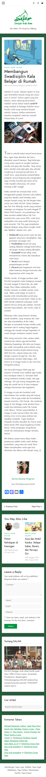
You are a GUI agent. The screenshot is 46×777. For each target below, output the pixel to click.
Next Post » (37, 506)
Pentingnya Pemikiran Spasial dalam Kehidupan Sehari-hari (20, 739)
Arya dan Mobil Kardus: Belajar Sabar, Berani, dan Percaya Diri (33, 546)
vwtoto (7, 737)
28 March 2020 (31, 85)
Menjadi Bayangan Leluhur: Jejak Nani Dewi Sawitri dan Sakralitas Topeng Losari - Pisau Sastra (22, 729)
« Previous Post (10, 506)
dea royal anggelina (12, 746)
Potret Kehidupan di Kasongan (11, 542)
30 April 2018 (9, 552)
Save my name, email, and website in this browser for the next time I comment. (22, 619)
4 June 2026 (33, 560)
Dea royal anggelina (12, 752)
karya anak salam (13, 67)
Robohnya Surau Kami (30, 743)
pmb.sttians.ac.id (11, 743)
